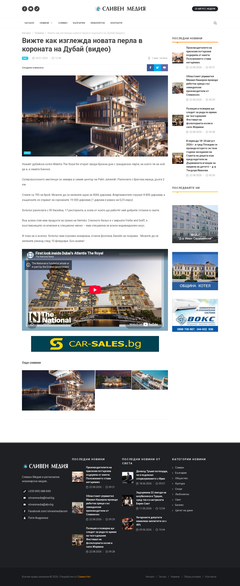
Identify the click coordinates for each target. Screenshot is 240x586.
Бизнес (179, 505)
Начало (150, 576)
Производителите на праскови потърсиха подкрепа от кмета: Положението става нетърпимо (199, 55)
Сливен (179, 467)
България (181, 472)
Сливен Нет (84, 576)
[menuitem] (29, 23)
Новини (175, 576)
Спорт (178, 489)
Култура (180, 483)
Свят (25, 58)
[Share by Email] (164, 67)
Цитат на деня (184, 510)
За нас (162, 576)
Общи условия (192, 576)
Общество (181, 478)
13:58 (58, 58)
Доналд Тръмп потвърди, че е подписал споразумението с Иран (152, 475)
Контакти (210, 576)
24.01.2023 (41, 58)
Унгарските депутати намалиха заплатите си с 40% (151, 521)
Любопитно (182, 494)
